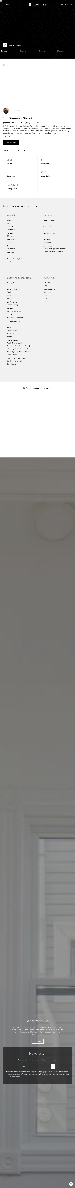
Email (23, 1066)
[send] (53, 1066)
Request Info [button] (11, 143)
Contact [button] (37, 1041)
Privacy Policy (16, 1076)
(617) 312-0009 (66, 4)
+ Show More (8, 137)
